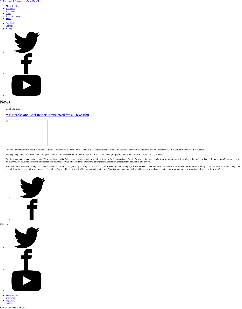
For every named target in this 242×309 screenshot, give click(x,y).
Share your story (13, 16)
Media (8, 13)
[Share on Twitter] (32, 197)
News (8, 18)
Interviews (10, 8)
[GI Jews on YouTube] (27, 95)
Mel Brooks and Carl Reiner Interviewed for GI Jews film (47, 115)
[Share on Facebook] (32, 219)
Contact (9, 26)
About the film (12, 6)
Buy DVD (10, 23)
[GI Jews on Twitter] (27, 52)
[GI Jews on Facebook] (27, 73)
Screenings (10, 11)
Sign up (9, 28)
